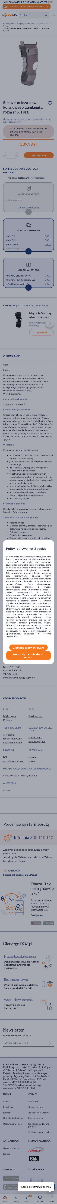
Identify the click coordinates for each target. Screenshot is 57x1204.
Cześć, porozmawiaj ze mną (36, 1186)
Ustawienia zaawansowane (28, 647)
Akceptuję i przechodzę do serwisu (28, 656)
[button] (51, 1183)
